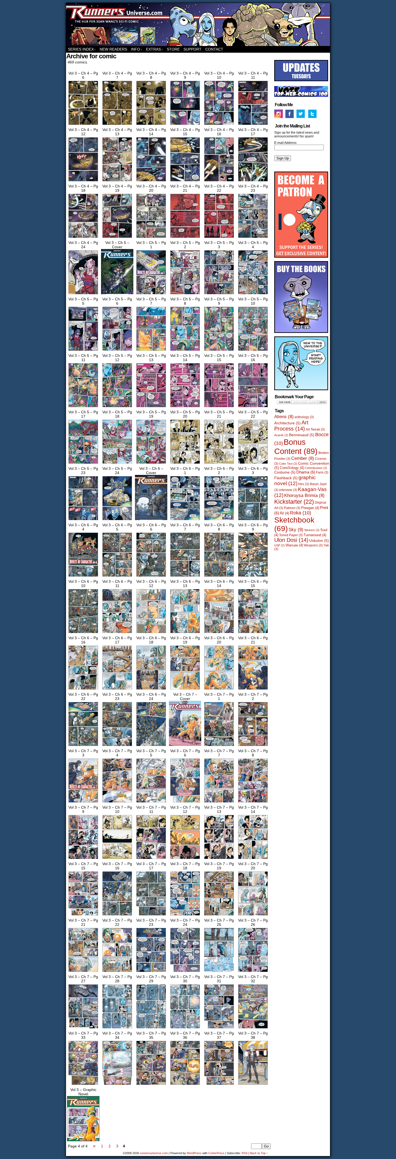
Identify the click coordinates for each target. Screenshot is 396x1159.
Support (192, 49)
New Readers (113, 49)
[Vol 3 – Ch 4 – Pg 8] (151, 125)
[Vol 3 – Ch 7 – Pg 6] (185, 802)
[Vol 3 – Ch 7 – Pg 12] (185, 859)
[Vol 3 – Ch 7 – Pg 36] (185, 1085)
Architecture (287, 423)
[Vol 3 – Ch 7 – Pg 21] (83, 972)
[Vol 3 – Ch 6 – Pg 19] (185, 689)
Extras (154, 49)
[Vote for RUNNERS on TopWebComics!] (301, 96)
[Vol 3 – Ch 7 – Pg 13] (219, 859)
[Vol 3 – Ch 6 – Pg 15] (253, 633)
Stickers (311, 530)
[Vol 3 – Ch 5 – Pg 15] (219, 407)
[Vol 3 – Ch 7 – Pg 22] (117, 972)
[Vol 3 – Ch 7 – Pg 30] (185, 1028)
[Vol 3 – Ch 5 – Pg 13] (151, 407)
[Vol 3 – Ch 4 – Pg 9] (185, 125)
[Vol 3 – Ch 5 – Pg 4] (253, 294)
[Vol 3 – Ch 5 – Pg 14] (185, 407)
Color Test (288, 463)
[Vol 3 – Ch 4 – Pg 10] (219, 125)
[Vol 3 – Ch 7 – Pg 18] (185, 915)
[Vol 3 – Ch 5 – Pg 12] (117, 407)
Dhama (305, 472)
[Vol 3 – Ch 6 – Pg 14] (219, 633)
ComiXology (292, 468)
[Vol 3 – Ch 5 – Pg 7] (151, 351)
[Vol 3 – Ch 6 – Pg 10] (83, 633)
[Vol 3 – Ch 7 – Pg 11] (151, 859)
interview (288, 490)
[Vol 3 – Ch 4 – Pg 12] (83, 181)
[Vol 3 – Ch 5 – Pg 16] (253, 407)
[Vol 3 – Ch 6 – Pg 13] (185, 633)
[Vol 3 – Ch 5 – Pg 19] (151, 463)
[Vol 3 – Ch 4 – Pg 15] (185, 181)
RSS (245, 1153)
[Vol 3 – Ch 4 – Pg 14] (151, 181)
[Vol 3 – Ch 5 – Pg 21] (219, 463)
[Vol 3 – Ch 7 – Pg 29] (151, 1028)
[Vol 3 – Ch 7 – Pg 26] (253, 972)
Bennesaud (301, 435)
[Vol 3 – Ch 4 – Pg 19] (117, 238)
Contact (214, 49)
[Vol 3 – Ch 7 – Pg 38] (253, 1085)
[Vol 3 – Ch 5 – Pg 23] (83, 520)
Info (136, 49)
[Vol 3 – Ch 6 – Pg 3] (253, 520)
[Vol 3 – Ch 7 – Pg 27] (83, 1028)
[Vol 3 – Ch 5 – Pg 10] (253, 351)
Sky (296, 529)
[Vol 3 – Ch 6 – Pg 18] (151, 689)
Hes (303, 484)
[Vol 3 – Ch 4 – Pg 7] (117, 125)
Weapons (313, 545)
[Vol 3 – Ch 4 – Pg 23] (253, 238)
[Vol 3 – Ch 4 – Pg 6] (83, 125)
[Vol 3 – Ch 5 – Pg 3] (219, 294)
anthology (304, 417)
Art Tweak (315, 429)
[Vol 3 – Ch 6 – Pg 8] (219, 576)
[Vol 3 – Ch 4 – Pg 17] (253, 181)
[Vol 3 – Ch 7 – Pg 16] (117, 915)
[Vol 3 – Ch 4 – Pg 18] (83, 238)
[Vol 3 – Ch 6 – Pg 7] (185, 576)
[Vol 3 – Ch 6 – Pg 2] (219, 520)
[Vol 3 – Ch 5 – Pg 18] (117, 463)
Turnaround (315, 535)
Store (173, 49)
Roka (300, 512)
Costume (285, 472)
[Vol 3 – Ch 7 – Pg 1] (219, 746)
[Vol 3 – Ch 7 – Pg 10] (117, 859)
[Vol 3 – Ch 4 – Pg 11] (253, 125)
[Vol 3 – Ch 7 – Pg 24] (185, 972)
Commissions (316, 468)
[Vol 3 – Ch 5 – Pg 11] (83, 407)
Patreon (292, 508)
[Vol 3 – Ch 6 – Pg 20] (219, 689)
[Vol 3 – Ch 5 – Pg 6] (117, 351)
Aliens (284, 416)
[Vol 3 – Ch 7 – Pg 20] (253, 915)
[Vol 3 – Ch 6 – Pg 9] (253, 576)
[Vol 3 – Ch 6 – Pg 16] (83, 689)
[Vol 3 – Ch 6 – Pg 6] (151, 576)
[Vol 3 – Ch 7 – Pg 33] (83, 1085)
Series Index (82, 49)
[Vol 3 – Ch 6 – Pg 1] (185, 520)
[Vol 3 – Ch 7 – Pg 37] (219, 1085)
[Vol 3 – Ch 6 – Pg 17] (117, 689)
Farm (322, 472)
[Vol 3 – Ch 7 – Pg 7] (219, 802)
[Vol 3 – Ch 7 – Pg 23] (151, 972)
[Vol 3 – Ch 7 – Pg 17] (151, 915)
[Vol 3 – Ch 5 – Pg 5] (83, 351)
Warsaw (294, 545)
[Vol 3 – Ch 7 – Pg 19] (219, 915)
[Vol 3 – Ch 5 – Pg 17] (83, 463)
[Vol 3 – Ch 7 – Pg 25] (219, 972)
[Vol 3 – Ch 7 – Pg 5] (151, 802)
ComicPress (216, 1153)
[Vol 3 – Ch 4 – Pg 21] (185, 238)
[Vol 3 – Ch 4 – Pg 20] (151, 238)
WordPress (194, 1153)
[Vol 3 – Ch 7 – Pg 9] (83, 859)
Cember (302, 458)
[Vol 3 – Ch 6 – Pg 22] (83, 746)
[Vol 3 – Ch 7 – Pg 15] (83, 915)
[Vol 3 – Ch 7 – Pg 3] (83, 802)
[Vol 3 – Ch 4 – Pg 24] (83, 294)
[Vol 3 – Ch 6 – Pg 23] (117, 746)
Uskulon (319, 540)
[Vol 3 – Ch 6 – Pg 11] (117, 633)
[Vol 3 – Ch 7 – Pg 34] (117, 1085)
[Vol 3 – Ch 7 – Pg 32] (253, 1028)
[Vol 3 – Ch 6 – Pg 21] (253, 689)
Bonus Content (296, 447)
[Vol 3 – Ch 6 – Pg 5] (117, 576)
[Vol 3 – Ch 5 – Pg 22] (253, 463)
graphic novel (295, 480)
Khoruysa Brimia (304, 495)
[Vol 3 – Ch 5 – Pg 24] (117, 520)
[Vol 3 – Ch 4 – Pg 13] (117, 181)
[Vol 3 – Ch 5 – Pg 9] (219, 351)
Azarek (281, 435)
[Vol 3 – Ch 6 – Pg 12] (151, 633)
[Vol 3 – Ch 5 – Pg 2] (185, 294)
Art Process (291, 425)
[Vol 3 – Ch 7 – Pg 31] (219, 1028)
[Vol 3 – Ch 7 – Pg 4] (117, 802)
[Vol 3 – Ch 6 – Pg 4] (83, 576)
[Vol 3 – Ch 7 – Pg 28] (117, 1028)
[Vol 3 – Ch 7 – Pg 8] (253, 802)
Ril (284, 513)
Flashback (286, 478)
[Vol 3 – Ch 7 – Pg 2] (253, 746)
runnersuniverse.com (198, 24)
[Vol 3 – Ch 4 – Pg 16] (219, 181)
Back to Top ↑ (259, 1153)
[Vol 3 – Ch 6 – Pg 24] (151, 746)
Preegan (310, 508)
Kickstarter (294, 501)
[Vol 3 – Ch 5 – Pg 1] (151, 294)
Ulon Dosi (291, 540)
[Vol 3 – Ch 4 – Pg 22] (219, 238)
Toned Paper (291, 535)
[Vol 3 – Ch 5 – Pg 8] (185, 351)
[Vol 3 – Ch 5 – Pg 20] (185, 463)
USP (279, 545)
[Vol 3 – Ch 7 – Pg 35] (151, 1085)
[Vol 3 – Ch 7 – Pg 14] (253, 859)
